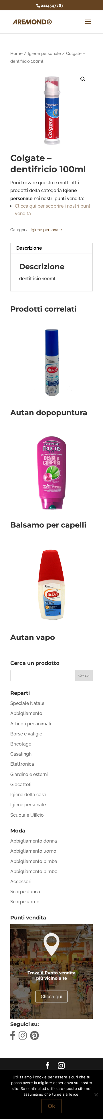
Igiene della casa (28, 794)
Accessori (20, 881)
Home (16, 53)
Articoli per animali (30, 724)
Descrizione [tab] (29, 248)
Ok (51, 1106)
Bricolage (20, 744)
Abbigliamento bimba (33, 861)
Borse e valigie (26, 734)
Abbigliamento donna (33, 841)
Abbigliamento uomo (33, 851)
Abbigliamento (26, 713)
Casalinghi (21, 754)
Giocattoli (20, 784)
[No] (96, 1094)
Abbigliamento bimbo (34, 871)
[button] (83, 79)
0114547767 (52, 5)
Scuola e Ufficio (27, 815)
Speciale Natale (27, 703)
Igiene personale (44, 53)
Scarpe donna (25, 891)
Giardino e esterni (29, 774)
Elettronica (22, 764)
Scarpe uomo (24, 901)
